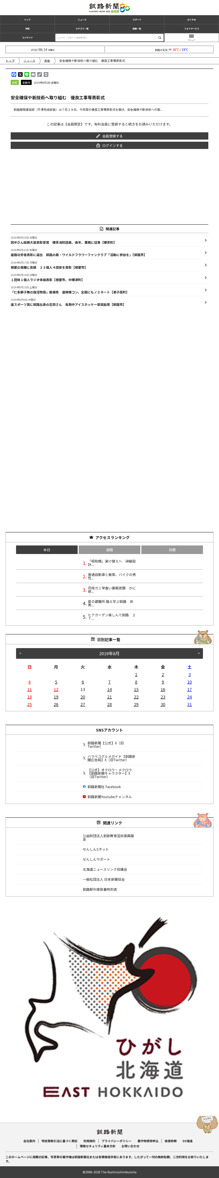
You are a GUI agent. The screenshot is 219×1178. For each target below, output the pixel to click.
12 (56, 689)
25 (29, 704)
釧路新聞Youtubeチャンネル (109, 796)
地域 (27, 28)
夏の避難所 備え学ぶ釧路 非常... (110, 603)
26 (56, 704)
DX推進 (188, 1141)
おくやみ (191, 19)
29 (136, 704)
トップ (27, 19)
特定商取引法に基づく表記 (59, 1141)
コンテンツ (27, 37)
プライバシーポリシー (117, 1141)
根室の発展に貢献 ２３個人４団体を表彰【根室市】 (49, 265)
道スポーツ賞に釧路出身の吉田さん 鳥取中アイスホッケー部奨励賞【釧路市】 (68, 302)
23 (163, 697)
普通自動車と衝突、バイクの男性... (112, 576)
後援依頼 (171, 1141)
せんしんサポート (96, 859)
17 (189, 689)
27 (82, 704)
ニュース (82, 19)
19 (56, 697)
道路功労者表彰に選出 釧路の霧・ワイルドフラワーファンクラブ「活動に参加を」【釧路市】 (79, 252)
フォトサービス (191, 28)
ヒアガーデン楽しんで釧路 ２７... (112, 616)
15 (136, 689)
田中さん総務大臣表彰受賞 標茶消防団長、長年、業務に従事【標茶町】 (64, 240)
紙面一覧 (137, 28)
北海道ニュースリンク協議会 (105, 869)
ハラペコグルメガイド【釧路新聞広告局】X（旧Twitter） (111, 758)
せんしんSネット (96, 849)
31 (189, 704)
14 (109, 689)
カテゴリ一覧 (82, 28)
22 (136, 697)
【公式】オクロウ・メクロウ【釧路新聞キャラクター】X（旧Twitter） (109, 773)
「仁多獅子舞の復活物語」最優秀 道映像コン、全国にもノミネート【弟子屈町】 (70, 289)
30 (163, 704)
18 (29, 697)
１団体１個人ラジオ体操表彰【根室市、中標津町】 (47, 277)
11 (29, 689)
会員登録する (112, 136)
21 (109, 697)
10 (189, 682)
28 (109, 704)
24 (189, 697)
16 (163, 689)
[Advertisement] (109, 184)
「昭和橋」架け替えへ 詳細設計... (112, 562)
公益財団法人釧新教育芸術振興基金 (108, 837)
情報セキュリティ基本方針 (97, 1146)
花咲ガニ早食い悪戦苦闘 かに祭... (112, 589)
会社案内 (29, 1141)
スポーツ (137, 19)
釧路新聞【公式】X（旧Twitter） (105, 744)
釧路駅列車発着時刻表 (100, 889)
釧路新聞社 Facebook (104, 786)
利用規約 (89, 1141)
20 (82, 697)
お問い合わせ (130, 1146)
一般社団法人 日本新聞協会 (104, 879)
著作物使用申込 (148, 1141)
